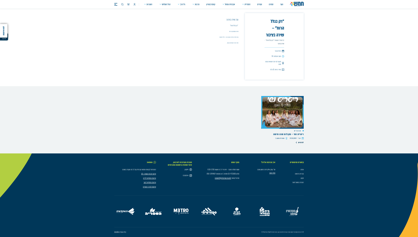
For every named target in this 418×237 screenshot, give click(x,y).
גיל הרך (182, 4)
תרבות (197, 4)
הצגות (276, 40)
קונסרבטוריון (210, 4)
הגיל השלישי (166, 4)
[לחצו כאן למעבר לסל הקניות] (128, 4)
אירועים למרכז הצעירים (149, 186)
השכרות (149, 4)
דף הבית (282, 40)
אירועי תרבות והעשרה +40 (148, 173)
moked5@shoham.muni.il (223, 178)
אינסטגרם (185, 175)
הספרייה (247, 4)
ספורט (271, 4)
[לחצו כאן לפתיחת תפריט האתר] (115, 4)
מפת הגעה (272, 173)
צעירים (259, 4)
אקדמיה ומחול (230, 4)
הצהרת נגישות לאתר (298, 182)
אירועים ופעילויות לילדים (149, 178)
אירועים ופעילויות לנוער (150, 182)
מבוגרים (298, 131)
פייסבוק (186, 169)
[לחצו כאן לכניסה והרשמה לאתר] (134, 4)
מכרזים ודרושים (299, 173)
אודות (302, 169)
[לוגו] (297, 4)
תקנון (302, 178)
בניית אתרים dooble (120, 232)
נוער (281, 4)
